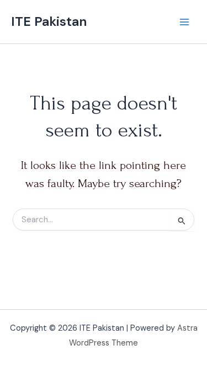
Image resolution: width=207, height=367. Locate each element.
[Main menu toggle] (185, 22)
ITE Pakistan (49, 21)
